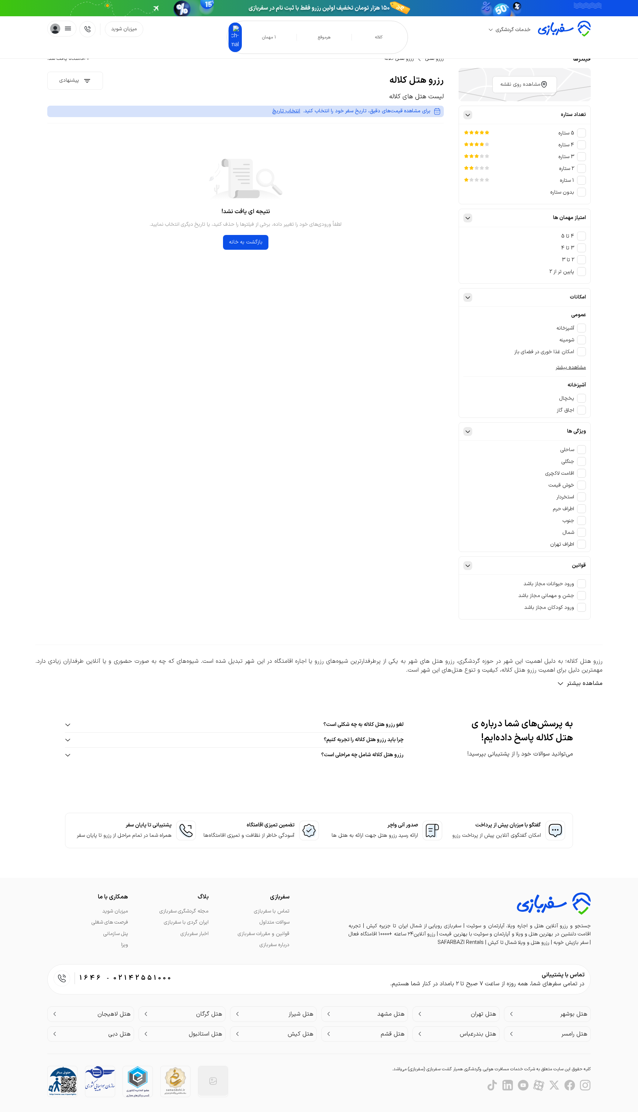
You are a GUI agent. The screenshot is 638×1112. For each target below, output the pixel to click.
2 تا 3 (568, 260)
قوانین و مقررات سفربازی (263, 934)
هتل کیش (300, 1034)
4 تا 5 (567, 236)
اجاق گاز (565, 410)
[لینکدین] (507, 1085)
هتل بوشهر (573, 1014)
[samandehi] (175, 1081)
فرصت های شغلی (110, 922)
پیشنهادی (69, 80)
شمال (568, 532)
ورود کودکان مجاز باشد (549, 607)
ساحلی (567, 450)
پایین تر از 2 (561, 272)
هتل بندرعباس (478, 1034)
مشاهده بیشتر (571, 367)
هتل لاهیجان (114, 1014)
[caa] (100, 1078)
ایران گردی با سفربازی (186, 922)
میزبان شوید (124, 29)
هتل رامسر (574, 1034)
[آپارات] (538, 1085)
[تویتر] (554, 1085)
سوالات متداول (274, 922)
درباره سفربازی (274, 945)
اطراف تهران (562, 544)
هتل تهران (483, 1014)
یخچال (566, 398)
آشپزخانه (565, 328)
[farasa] (62, 1081)
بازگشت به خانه (246, 242)
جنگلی (568, 461)
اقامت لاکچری (559, 473)
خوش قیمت (561, 485)
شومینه (566, 340)
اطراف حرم (563, 509)
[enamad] (213, 1081)
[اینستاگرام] (585, 1085)
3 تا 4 (567, 248)
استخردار (565, 497)
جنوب (568, 521)
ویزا (124, 945)
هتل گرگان (209, 1014)
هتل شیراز (300, 1014)
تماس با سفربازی (271, 911)
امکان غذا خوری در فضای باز (544, 352)
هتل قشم (393, 1034)
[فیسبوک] (569, 1085)
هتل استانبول (205, 1034)
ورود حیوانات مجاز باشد (549, 584)
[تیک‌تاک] (492, 1085)
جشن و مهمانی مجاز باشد (546, 596)
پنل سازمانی (115, 934)
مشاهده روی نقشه (520, 84)
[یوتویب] (523, 1085)
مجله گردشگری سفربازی (184, 911)
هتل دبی (119, 1034)
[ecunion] (137, 1081)
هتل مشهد (391, 1014)
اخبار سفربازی (195, 934)
